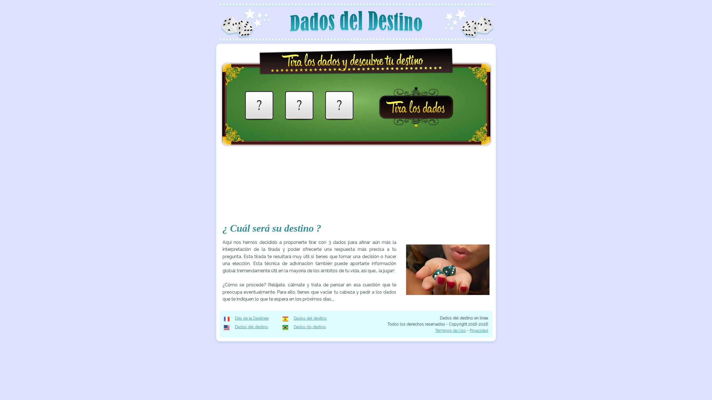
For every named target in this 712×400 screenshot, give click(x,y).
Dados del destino (310, 318)
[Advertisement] (356, 187)
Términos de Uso (450, 330)
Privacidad (479, 330)
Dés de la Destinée (252, 318)
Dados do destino (310, 327)
